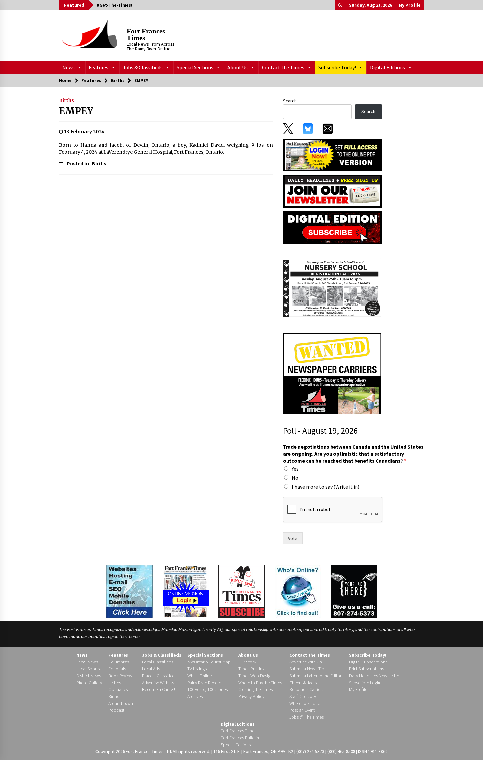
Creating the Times (255, 689)
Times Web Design (255, 676)
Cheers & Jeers (303, 682)
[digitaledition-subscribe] (332, 227)
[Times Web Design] (129, 591)
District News (88, 676)
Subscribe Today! (337, 67)
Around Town (120, 703)
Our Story (247, 662)
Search (290, 101)
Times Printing (251, 669)
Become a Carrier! (158, 689)
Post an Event (302, 710)
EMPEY (76, 111)
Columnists (118, 662)
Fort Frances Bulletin (240, 738)
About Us (237, 67)
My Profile (410, 5)
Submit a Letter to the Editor (315, 676)
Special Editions (236, 745)
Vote (292, 538)
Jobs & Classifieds (143, 67)
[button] (340, 5)
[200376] (332, 288)
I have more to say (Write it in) (325, 486)
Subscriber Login (364, 682)
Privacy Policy (251, 696)
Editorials (117, 669)
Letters (114, 682)
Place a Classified (158, 676)
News (68, 67)
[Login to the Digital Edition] (186, 590)
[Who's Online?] (298, 591)
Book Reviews (121, 676)
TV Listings (197, 669)
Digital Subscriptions (368, 662)
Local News (87, 662)
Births (66, 100)
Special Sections (195, 67)
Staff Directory (302, 696)
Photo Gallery (89, 682)
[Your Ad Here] (354, 591)
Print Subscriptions (366, 669)
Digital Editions (387, 67)
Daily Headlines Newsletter (374, 676)
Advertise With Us (158, 682)
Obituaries (118, 689)
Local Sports (88, 669)
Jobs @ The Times (306, 717)
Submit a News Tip (306, 669)
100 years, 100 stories (207, 689)
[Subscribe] (241, 591)
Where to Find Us (305, 703)
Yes (295, 469)
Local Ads (151, 669)
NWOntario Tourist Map (209, 662)
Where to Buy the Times (260, 682)
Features (98, 67)
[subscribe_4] (332, 191)
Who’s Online (199, 676)
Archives (195, 696)
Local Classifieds (157, 662)
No (295, 477)
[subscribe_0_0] (332, 154)
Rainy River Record (204, 682)
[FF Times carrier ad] (332, 373)
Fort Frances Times (146, 34)
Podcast (116, 710)
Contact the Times (283, 67)
